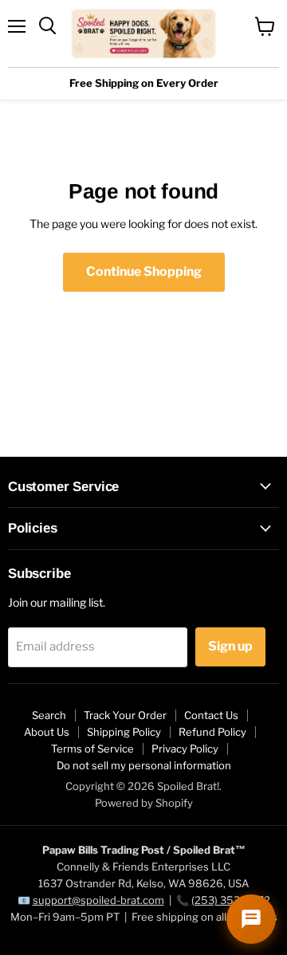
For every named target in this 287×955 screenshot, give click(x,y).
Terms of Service (92, 748)
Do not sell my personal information (144, 765)
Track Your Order (125, 715)
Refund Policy (212, 731)
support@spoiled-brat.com (98, 900)
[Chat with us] (251, 919)
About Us (46, 731)
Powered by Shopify (144, 802)
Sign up (230, 646)
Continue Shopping (144, 271)
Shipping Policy (124, 731)
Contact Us (211, 715)
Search (49, 715)
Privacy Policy (184, 748)
